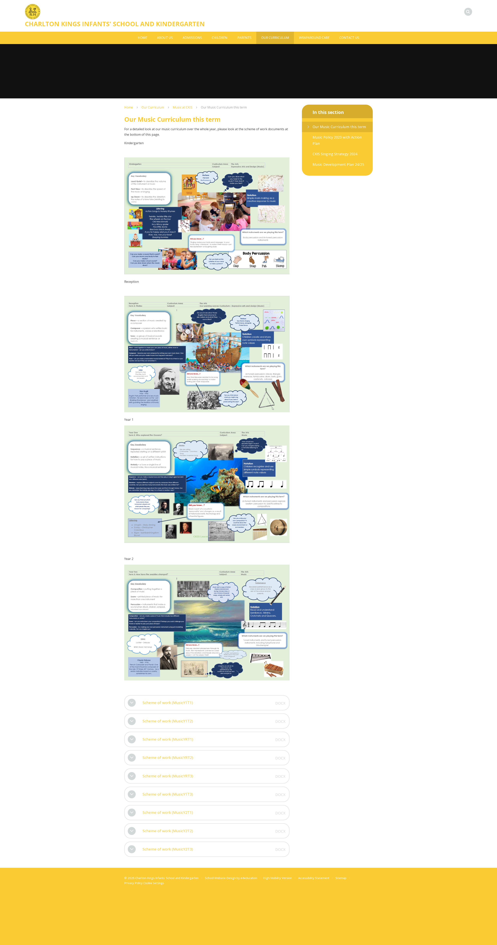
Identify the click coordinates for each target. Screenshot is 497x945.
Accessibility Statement (313, 878)
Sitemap (340, 878)
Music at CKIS (182, 107)
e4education (249, 878)
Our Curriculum (153, 107)
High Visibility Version (277, 878)
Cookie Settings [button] (153, 883)
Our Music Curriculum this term (224, 107)
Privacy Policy (133, 883)
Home (128, 107)
